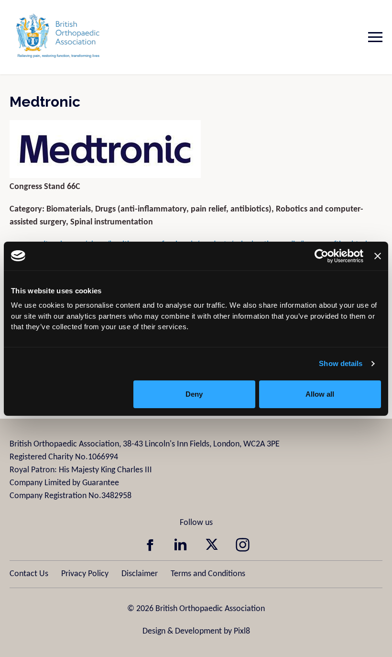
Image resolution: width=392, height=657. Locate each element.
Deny (194, 394)
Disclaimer (139, 574)
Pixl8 (242, 631)
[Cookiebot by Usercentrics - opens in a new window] (321, 256)
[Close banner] (377, 256)
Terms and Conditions (208, 574)
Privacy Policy (85, 574)
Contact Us (29, 574)
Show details (340, 363)
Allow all (319, 394)
